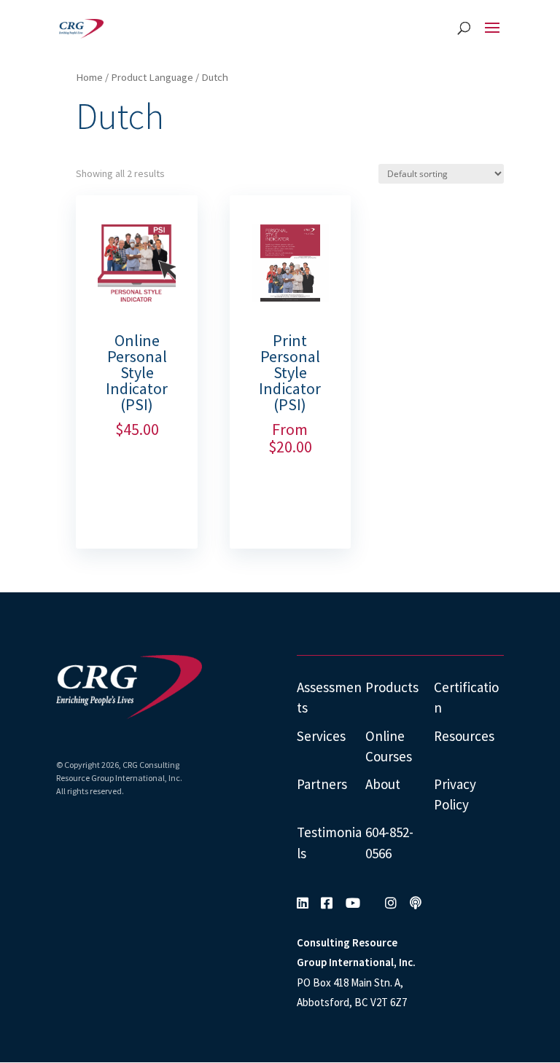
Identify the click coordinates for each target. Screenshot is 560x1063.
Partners (322, 784)
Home (89, 77)
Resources (464, 736)
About (382, 784)
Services (321, 736)
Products (392, 687)
